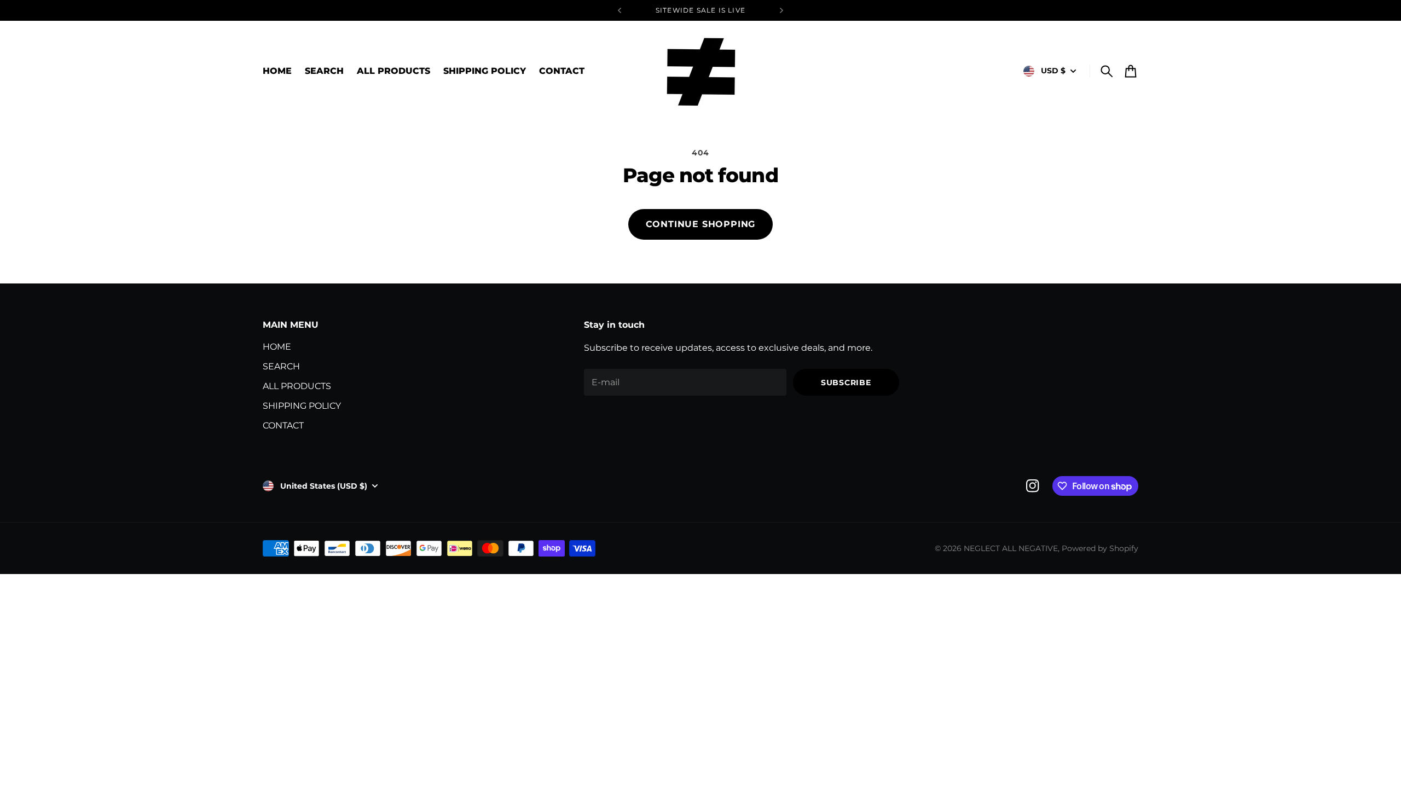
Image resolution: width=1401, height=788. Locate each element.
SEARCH (281, 366)
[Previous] (619, 10)
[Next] (781, 10)
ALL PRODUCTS (297, 386)
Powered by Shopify (1100, 548)
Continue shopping (701, 224)
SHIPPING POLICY (302, 406)
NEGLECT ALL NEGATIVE (1011, 548)
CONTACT (283, 425)
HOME (277, 346)
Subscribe (846, 382)
